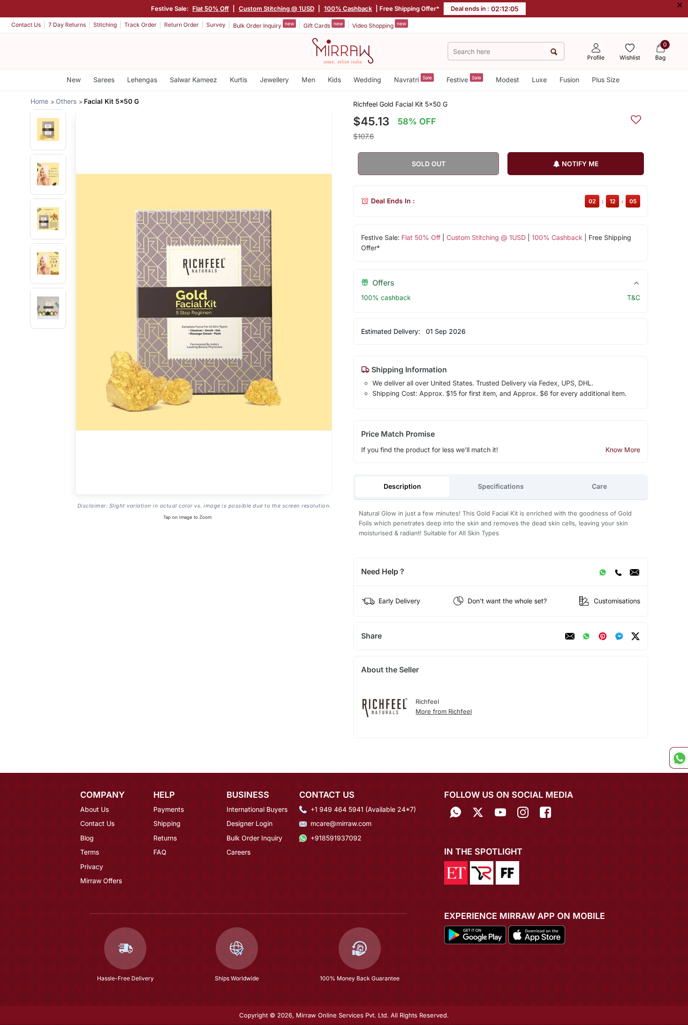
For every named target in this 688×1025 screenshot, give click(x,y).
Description (402, 486)
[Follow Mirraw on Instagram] (523, 812)
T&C (633, 297)
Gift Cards (323, 25)
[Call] (618, 572)
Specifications (501, 486)
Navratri (413, 79)
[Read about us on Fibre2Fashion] (507, 872)
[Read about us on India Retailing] (481, 872)
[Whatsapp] (455, 812)
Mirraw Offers (101, 881)
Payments (168, 809)
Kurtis (238, 80)
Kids (334, 80)
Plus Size (606, 80)
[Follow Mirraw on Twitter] (478, 812)
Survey (216, 24)
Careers (238, 852)
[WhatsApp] (602, 572)
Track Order (140, 24)
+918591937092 (336, 838)
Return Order (181, 24)
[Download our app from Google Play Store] (475, 934)
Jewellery (274, 80)
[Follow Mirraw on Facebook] (545, 812)
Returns (165, 838)
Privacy (91, 867)
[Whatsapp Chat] (678, 758)
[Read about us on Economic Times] (456, 872)
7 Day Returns (67, 24)
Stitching (105, 24)
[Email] (634, 572)
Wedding (367, 80)
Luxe (539, 80)
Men (308, 80)
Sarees (103, 80)
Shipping (167, 823)
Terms (89, 852)
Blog (87, 838)
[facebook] (619, 636)
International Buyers (257, 809)
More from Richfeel (444, 711)
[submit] (554, 51)
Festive (463, 79)
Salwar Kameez (193, 80)
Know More (622, 450)
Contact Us (26, 24)
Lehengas (142, 80)
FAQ (159, 852)
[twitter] (635, 636)
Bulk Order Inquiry (263, 25)
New (74, 80)
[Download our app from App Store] (536, 934)
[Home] (342, 50)
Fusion (569, 80)
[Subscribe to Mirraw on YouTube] (500, 812)
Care (599, 486)
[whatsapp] (586, 636)
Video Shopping (379, 25)
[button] (48, 129)
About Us (94, 809)
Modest (507, 80)
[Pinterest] (602, 636)
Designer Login (249, 823)
